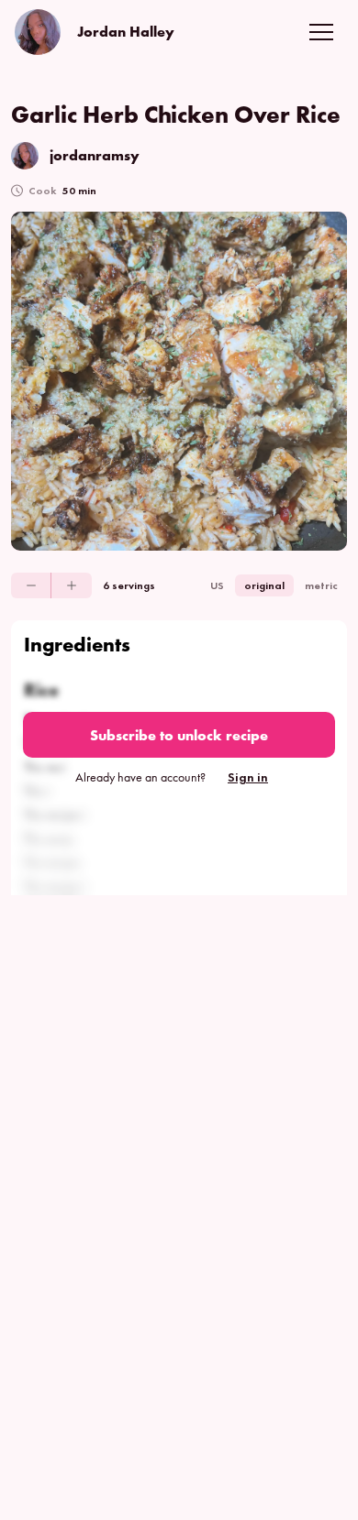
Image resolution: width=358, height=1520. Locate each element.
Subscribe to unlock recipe (179, 735)
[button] (321, 32)
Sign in (248, 777)
